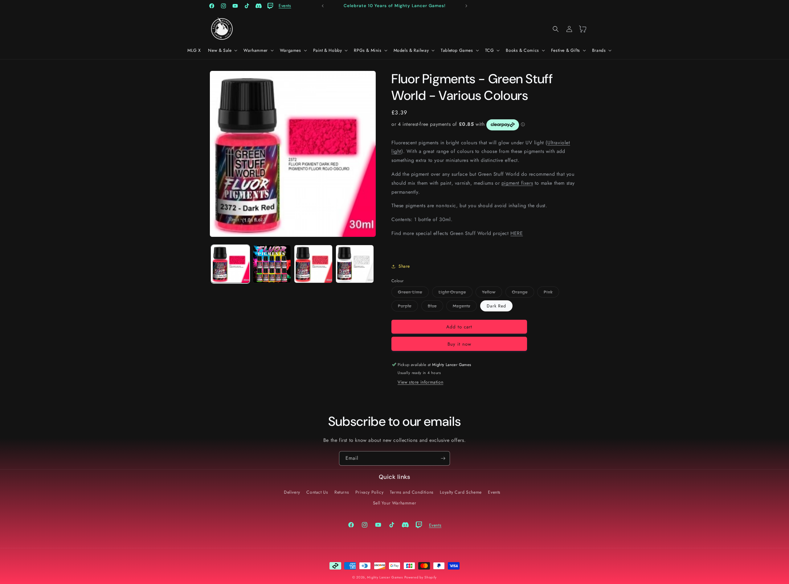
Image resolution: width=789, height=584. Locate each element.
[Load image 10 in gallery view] (313, 264)
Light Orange (455, 293)
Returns (341, 492)
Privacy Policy (369, 492)
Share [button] (404, 266)
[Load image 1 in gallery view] (230, 264)
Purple (408, 306)
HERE (516, 233)
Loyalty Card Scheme (460, 492)
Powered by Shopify (420, 577)
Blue (435, 306)
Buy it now (459, 344)
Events (494, 492)
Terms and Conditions (412, 492)
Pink (551, 293)
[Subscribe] (443, 458)
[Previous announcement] (322, 6)
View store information (420, 382)
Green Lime (413, 293)
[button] (222, 50)
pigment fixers (517, 183)
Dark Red (496, 306)
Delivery (292, 492)
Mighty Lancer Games (385, 577)
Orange (523, 293)
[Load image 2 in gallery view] (272, 264)
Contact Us (317, 492)
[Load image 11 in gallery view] (355, 264)
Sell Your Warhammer (394, 503)
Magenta (465, 306)
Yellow (492, 293)
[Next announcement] (466, 6)
